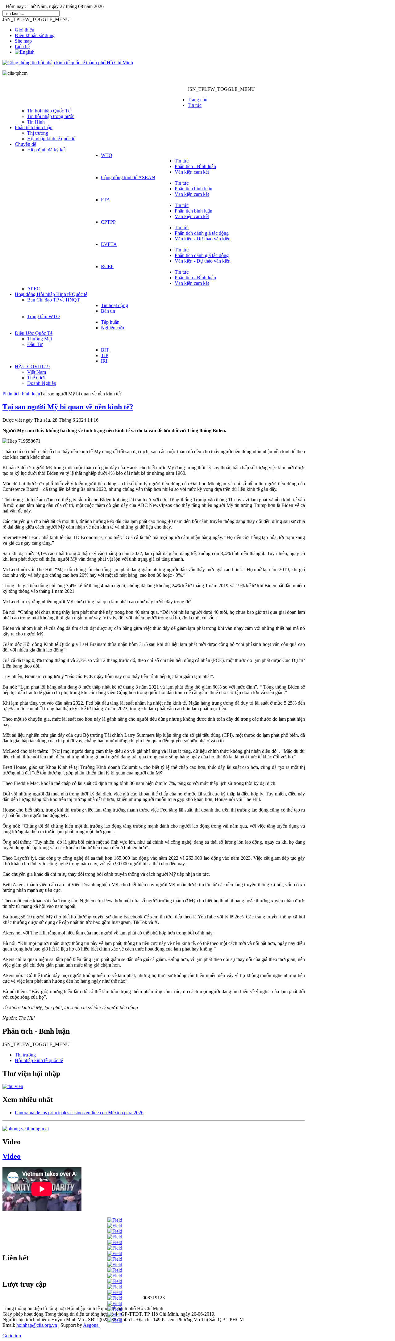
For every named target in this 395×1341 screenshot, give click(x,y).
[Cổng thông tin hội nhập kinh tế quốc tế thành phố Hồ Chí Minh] (67, 62)
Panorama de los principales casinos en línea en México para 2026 (79, 1112)
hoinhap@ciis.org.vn (36, 1325)
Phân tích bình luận (21, 393)
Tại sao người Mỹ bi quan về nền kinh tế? (67, 407)
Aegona (90, 1325)
